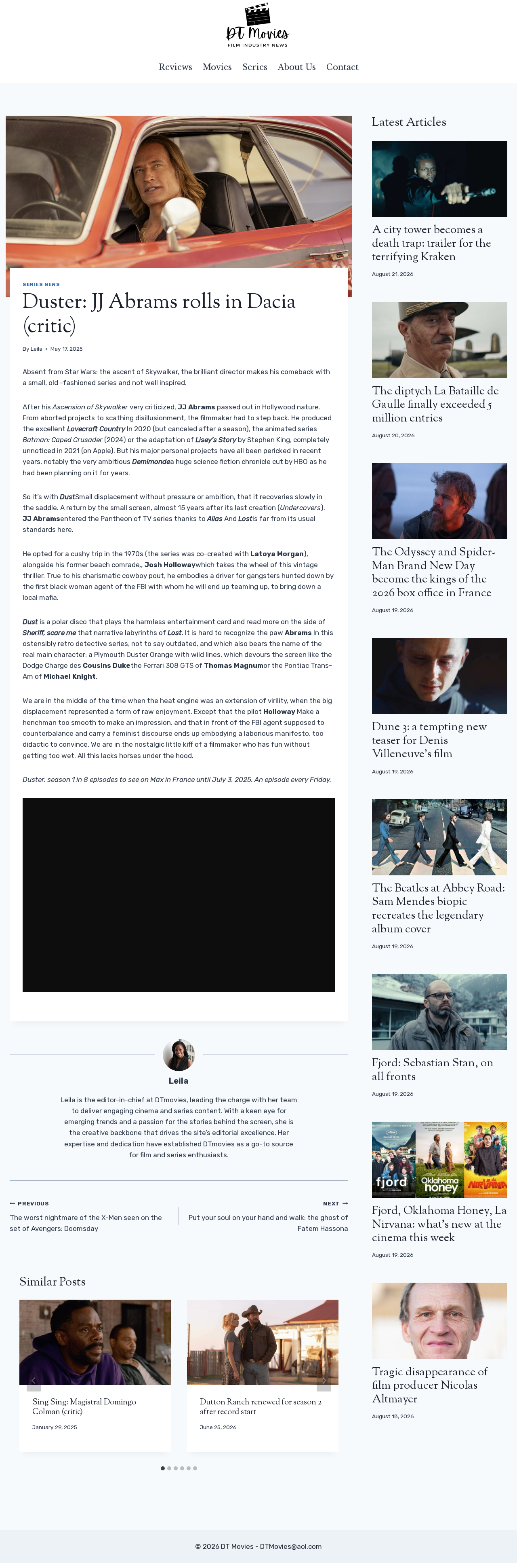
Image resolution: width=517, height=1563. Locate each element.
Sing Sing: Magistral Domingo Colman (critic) (84, 1407)
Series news (41, 284)
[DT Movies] (258, 25)
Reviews (175, 67)
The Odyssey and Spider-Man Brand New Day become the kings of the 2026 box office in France (434, 572)
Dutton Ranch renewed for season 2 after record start (261, 1407)
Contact (342, 67)
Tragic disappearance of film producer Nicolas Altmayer (430, 1386)
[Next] (324, 1380)
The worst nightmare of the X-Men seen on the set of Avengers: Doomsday (86, 1216)
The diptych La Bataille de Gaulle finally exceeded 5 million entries (435, 405)
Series (254, 67)
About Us (297, 67)
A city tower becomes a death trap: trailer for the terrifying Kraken (431, 243)
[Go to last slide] (34, 1380)
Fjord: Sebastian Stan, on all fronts (433, 1070)
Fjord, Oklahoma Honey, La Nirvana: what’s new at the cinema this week (439, 1224)
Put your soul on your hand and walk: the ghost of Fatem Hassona (268, 1216)
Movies (217, 67)
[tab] (163, 1468)
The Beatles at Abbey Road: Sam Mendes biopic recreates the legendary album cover (438, 909)
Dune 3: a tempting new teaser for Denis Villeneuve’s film (429, 740)
